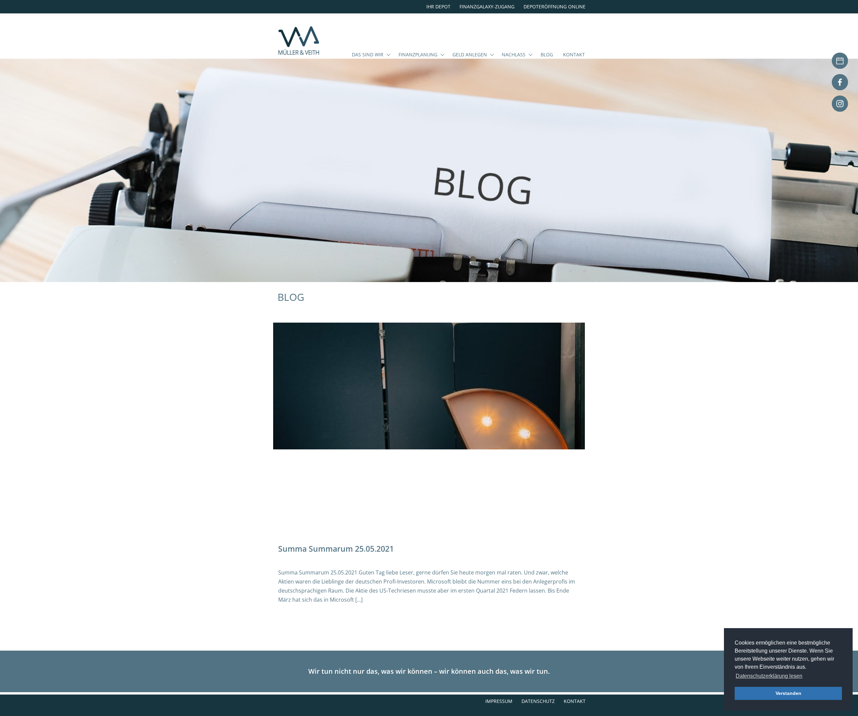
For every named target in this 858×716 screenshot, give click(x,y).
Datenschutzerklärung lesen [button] (769, 676)
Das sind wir (367, 55)
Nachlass (514, 55)
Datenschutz (538, 701)
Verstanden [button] (788, 693)
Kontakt (574, 55)
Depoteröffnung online (555, 6)
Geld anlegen (469, 55)
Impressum (498, 701)
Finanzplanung (418, 55)
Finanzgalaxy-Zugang (486, 6)
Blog (547, 55)
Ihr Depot (438, 6)
